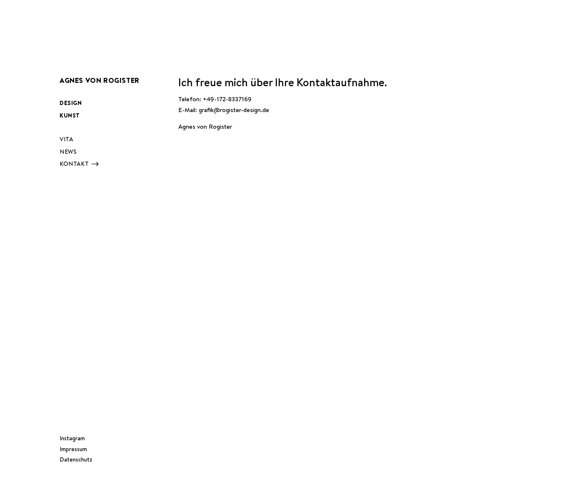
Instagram (72, 438)
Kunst (70, 115)
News (68, 151)
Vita (66, 139)
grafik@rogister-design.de (234, 109)
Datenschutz (76, 459)
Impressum (73, 449)
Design (71, 103)
